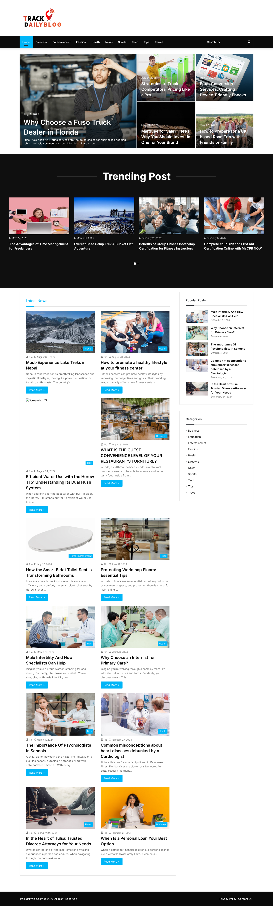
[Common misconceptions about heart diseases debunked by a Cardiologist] (197, 365)
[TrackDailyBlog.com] (42, 18)
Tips (146, 42)
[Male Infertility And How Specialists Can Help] (197, 316)
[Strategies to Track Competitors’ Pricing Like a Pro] (166, 77)
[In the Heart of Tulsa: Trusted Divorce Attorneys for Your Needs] (197, 389)
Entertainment (62, 42)
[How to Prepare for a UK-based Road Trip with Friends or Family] (225, 125)
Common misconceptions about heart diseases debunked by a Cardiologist (131, 751)
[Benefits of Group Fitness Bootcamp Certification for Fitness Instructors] (169, 215)
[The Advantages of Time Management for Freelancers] (39, 215)
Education (194, 436)
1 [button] (135, 263)
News (109, 42)
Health (96, 42)
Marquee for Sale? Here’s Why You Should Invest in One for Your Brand (165, 137)
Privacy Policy (227, 898)
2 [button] (138, 263)
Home (26, 42)
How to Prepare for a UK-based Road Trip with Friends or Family (224, 137)
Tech (135, 42)
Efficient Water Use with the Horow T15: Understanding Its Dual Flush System (60, 482)
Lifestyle (193, 461)
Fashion (81, 42)
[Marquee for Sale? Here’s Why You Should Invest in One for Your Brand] (166, 125)
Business (41, 42)
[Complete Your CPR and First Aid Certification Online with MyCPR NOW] (234, 215)
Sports (122, 42)
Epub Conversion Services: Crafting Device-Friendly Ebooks (223, 89)
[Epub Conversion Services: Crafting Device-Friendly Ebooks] (225, 77)
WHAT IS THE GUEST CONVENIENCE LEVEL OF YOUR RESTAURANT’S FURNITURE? (131, 456)
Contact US (245, 898)
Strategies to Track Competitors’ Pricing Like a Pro (165, 89)
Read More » (37, 390)
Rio (31, 356)
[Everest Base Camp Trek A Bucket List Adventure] (104, 215)
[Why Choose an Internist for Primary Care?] (197, 332)
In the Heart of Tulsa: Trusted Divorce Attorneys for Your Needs (229, 388)
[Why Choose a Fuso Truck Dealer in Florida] (78, 101)
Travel (158, 42)
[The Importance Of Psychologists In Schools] (197, 349)
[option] (136, 101)
